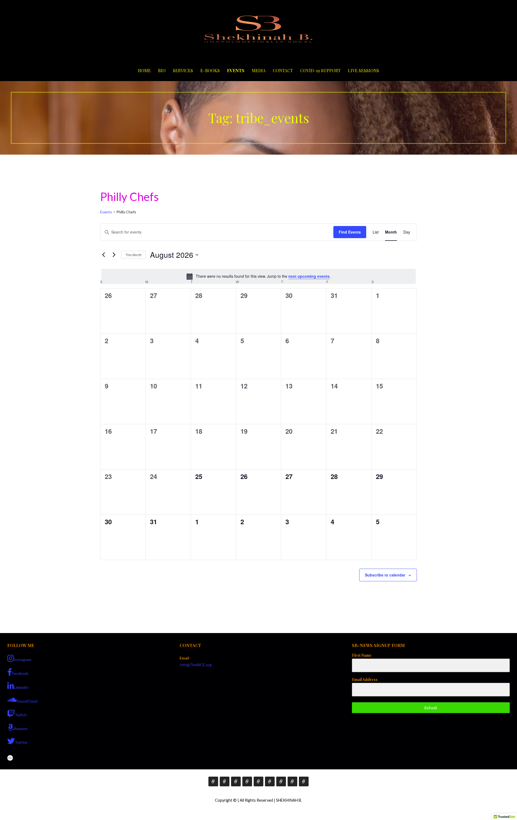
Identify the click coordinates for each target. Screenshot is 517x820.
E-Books (210, 70)
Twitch (21, 715)
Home (144, 70)
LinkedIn (21, 687)
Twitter (21, 742)
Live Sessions (363, 70)
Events (235, 70)
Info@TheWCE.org (196, 664)
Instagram (22, 659)
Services (183, 70)
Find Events (350, 232)
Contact (283, 70)
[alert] (258, 276)
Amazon (20, 728)
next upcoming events (309, 276)
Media (259, 70)
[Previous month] (103, 255)
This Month (133, 254)
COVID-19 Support (320, 70)
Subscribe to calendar (385, 575)
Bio (162, 70)
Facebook (20, 673)
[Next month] (114, 255)
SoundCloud (27, 701)
